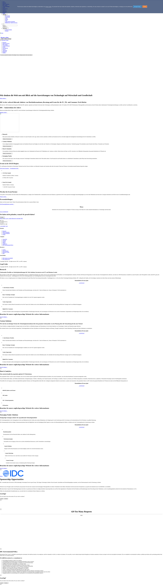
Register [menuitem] (6, 30)
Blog (4, 253)
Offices (4, 242)
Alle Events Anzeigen (4, 168)
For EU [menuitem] (4, 49)
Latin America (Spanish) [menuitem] (10, 21)
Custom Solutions (6, 233)
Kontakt (2, 217)
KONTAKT (81, 283)
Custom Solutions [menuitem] (6, 45)
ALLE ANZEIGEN (4, 211)
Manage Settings (137, 6)
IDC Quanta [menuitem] (5, 44)
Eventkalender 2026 (14, 168)
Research (4, 231)
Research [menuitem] (4, 42)
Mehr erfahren (3, 98)
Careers (4, 241)
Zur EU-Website (3, 316)
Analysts (4, 240)
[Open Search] (3, 24)
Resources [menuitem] (5, 51)
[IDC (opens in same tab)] (1, 33)
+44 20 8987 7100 (4, 226)
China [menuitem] (6, 18)
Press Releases (5, 251)
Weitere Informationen (7, 139)
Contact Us (5, 243)
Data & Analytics (6, 232)
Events (4, 234)
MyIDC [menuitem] (4, 13)
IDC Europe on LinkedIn (8, 258)
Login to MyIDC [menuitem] (8, 29)
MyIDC (4, 249)
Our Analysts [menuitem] (5, 48)
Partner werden (3, 196)
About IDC (5, 239)
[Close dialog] (1, 40)
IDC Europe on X (6, 259)
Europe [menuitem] (6, 19)
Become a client (4, 37)
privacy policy (48, 6)
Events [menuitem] (4, 47)
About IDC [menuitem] (5, 50)
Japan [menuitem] (6, 20)
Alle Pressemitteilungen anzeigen (7, 204)
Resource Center (6, 252)
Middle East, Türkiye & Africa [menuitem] (11, 22)
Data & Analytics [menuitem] (6, 43)
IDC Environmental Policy (8, 245)
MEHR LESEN (3, 112)
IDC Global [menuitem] (7, 15)
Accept (145, 6)
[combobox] (11, 25)
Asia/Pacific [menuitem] (7, 17)
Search (4, 25)
